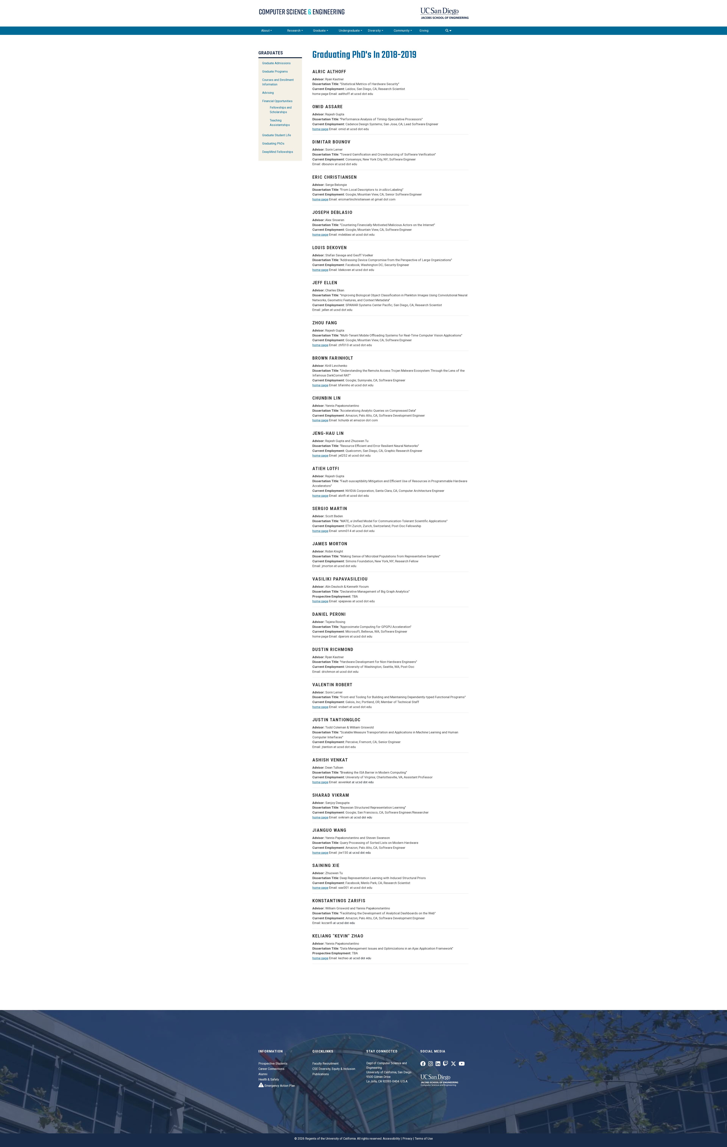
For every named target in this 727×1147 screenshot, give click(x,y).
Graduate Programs (275, 71)
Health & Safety (268, 1079)
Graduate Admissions (276, 63)
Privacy (407, 1138)
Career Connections (271, 1069)
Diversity (374, 30)
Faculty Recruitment (325, 1063)
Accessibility (391, 1138)
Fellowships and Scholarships (281, 110)
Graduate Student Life (276, 135)
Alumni (262, 1074)
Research (294, 30)
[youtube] (462, 1064)
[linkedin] (438, 1064)
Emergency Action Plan (279, 1086)
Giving (424, 30)
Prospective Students (272, 1063)
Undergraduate (349, 30)
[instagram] (430, 1064)
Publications (320, 1074)
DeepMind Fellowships (277, 152)
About (265, 30)
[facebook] (423, 1064)
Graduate (319, 30)
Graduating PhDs (273, 143)
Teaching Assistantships (280, 123)
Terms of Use (424, 1138)
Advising (268, 93)
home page (320, 129)
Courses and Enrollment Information (278, 82)
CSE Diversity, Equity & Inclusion (333, 1069)
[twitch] (445, 1064)
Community (402, 30)
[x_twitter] (453, 1064)
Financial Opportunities (277, 101)
